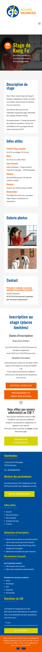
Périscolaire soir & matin (15, 566)
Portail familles (21, 385)
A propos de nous (12, 521)
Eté (7, 587)
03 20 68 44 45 (14, 470)
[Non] (39, 644)
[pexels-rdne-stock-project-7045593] (22, 269)
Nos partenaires (12, 515)
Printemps (10, 584)
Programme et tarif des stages (21, 394)
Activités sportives (21, 61)
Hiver (8, 581)
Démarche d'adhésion (21, 441)
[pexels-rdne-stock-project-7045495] (22, 246)
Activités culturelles (21, 58)
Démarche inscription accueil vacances (21, 551)
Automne (9, 590)
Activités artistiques (21, 55)
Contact (9, 524)
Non (23, 648)
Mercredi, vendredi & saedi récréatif (20, 569)
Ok (18, 648)
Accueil (9, 512)
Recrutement (11, 518)
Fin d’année (10, 593)
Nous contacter (19, 494)
